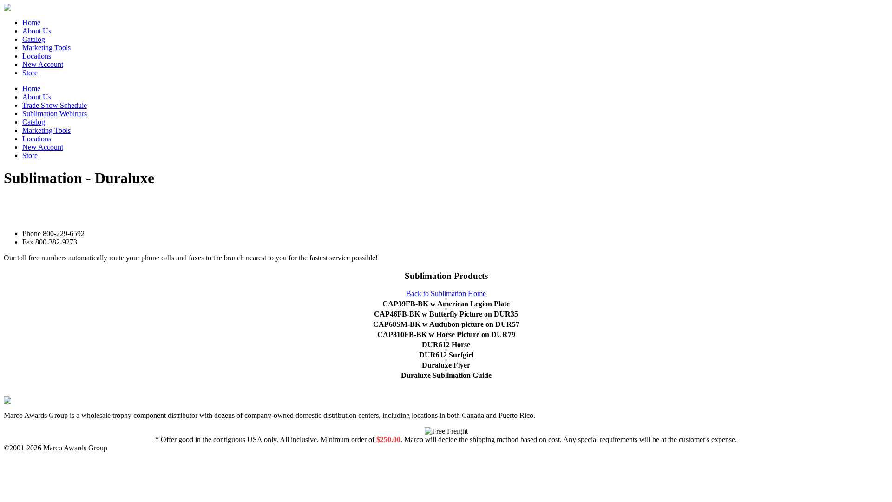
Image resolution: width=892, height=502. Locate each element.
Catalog (33, 39)
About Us (36, 31)
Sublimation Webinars (54, 114)
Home (31, 22)
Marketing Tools (46, 48)
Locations (36, 56)
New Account (42, 64)
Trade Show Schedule (54, 105)
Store (30, 73)
